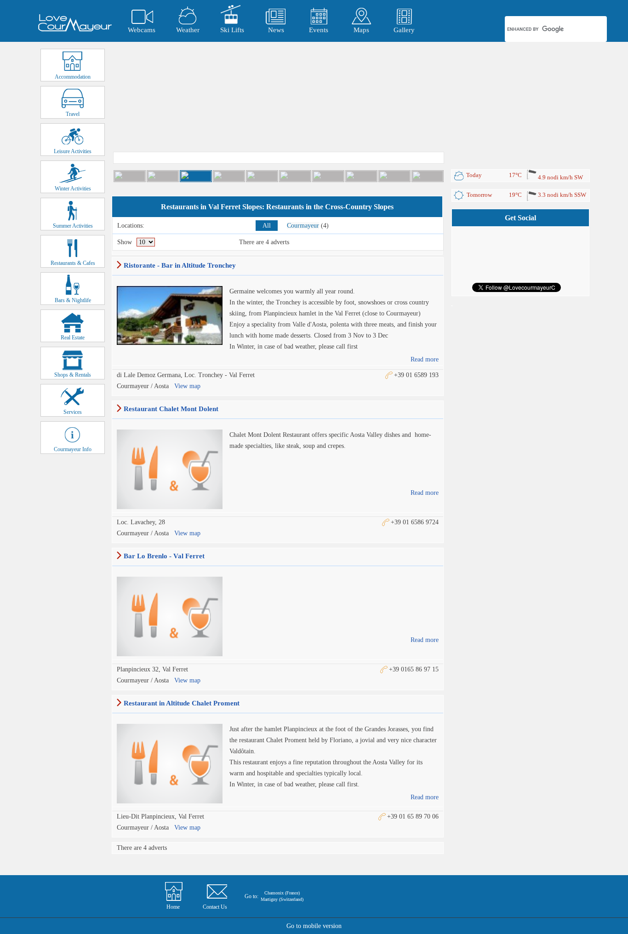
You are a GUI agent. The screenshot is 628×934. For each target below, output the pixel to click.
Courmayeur (303, 225)
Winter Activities (73, 188)
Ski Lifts (232, 30)
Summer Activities (73, 226)
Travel (73, 114)
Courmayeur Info (72, 449)
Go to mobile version (314, 926)
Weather (188, 30)
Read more (425, 359)
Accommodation (73, 77)
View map (187, 386)
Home (173, 907)
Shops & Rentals (72, 375)
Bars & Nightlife (73, 300)
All (267, 225)
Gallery (404, 30)
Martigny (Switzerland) (282, 899)
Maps (361, 30)
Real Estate (73, 337)
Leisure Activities (72, 151)
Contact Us (215, 907)
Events (318, 30)
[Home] (75, 22)
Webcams (141, 30)
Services (72, 412)
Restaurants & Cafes (73, 263)
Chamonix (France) (282, 892)
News (276, 30)
